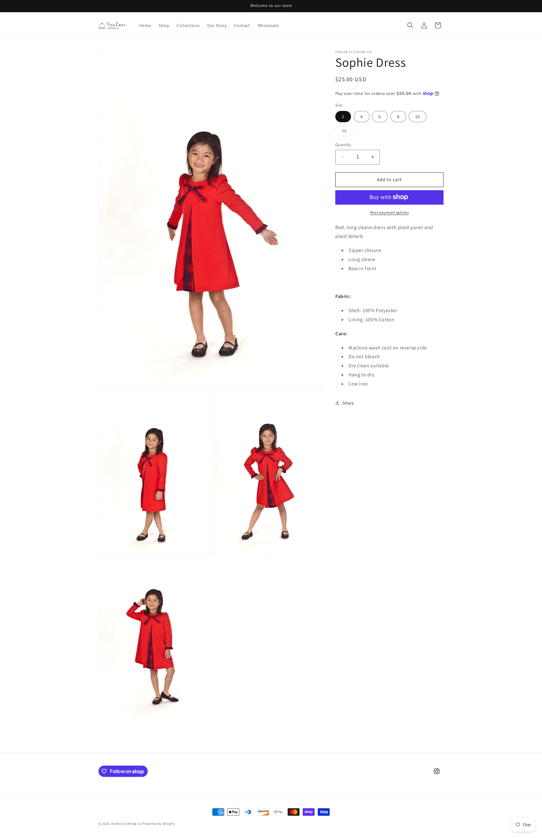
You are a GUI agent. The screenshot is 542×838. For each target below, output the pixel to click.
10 (417, 116)
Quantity (343, 144)
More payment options (389, 212)
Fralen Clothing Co (126, 823)
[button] (410, 25)
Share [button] (348, 403)
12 (347, 132)
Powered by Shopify (159, 823)
